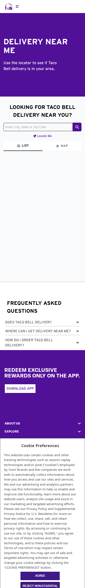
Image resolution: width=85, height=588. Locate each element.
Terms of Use (14, 548)
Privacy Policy (36, 508)
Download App (20, 388)
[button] (42, 323)
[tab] (22, 146)
